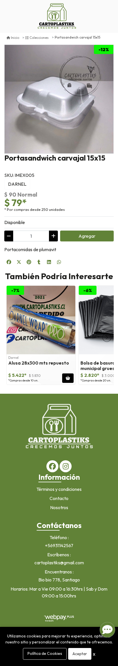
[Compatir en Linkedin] (49, 262)
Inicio (15, 37)
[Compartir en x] (18, 262)
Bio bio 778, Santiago (59, 580)
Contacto (59, 498)
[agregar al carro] (68, 378)
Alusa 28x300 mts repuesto (38, 363)
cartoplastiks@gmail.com (59, 562)
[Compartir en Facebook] (8, 262)
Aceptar (79, 653)
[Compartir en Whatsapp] (59, 262)
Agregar (86, 236)
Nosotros (59, 507)
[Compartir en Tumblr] (39, 262)
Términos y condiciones (59, 489)
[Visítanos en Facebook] (52, 466)
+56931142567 (59, 545)
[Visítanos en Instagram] (66, 466)
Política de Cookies (44, 653)
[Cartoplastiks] (57, 16)
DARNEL (17, 184)
